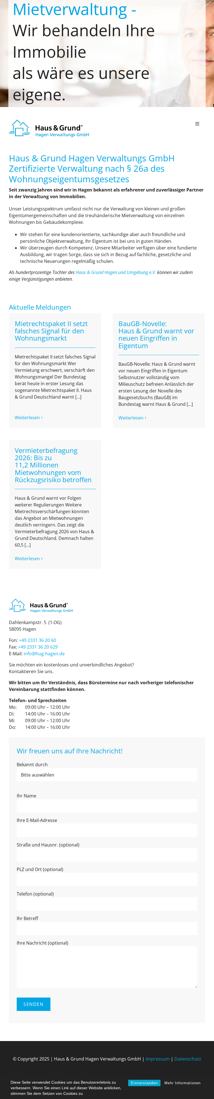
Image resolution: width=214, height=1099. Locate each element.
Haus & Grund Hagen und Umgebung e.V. (116, 272)
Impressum (158, 1059)
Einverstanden (144, 1083)
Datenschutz (187, 1059)
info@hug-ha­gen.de (44, 654)
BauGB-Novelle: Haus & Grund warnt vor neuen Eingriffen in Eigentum (156, 334)
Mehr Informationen (182, 1083)
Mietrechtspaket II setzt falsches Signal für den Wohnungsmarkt (51, 331)
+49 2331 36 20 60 (37, 640)
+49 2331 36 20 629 (38, 647)
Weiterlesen (27, 417)
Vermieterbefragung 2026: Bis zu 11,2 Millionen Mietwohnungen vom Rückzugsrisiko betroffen (53, 465)
